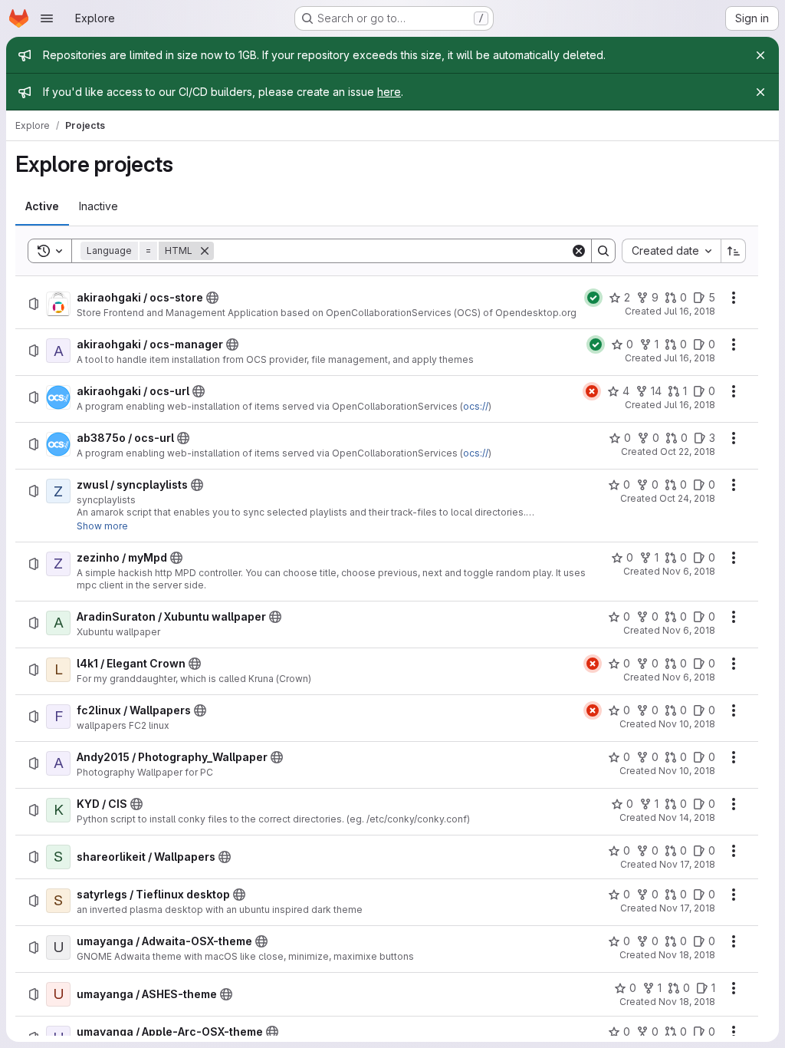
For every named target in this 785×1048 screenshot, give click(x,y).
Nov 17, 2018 (687, 864)
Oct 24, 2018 (687, 498)
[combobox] (671, 251)
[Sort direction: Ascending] (733, 251)
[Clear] (579, 251)
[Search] (603, 251)
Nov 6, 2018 (688, 571)
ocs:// (475, 406)
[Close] (760, 55)
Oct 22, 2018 (687, 451)
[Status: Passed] (593, 297)
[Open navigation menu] (46, 18)
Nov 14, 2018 (687, 817)
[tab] (42, 206)
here (389, 91)
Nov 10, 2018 (687, 724)
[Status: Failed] (592, 391)
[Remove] (204, 251)
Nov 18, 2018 (687, 955)
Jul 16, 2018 (689, 311)
